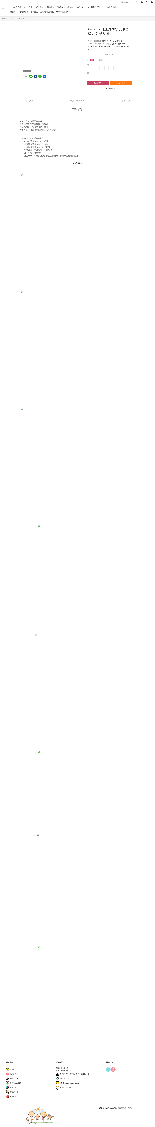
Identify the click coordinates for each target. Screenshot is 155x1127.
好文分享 (12, 12)
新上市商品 (27, 7)
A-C (16, 18)
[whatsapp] (40, 76)
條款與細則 (13, 1078)
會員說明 (12, 1074)
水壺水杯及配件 (110, 7)
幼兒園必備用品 (93, 7)
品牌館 (70, 7)
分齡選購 (59, 7)
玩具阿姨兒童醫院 (47, 12)
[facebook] (35, 76)
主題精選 (49, 7)
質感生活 (80, 7)
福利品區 (34, 12)
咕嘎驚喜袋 (24, 12)
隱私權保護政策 (15, 1083)
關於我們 (12, 1069)
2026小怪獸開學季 (63, 12)
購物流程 (12, 1087)
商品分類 (38, 7)
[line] (31, 76)
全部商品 (5, 18)
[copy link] (44, 76)
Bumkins (22, 18)
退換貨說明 (13, 1092)
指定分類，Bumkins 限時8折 (105, 41)
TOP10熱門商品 (15, 7)
